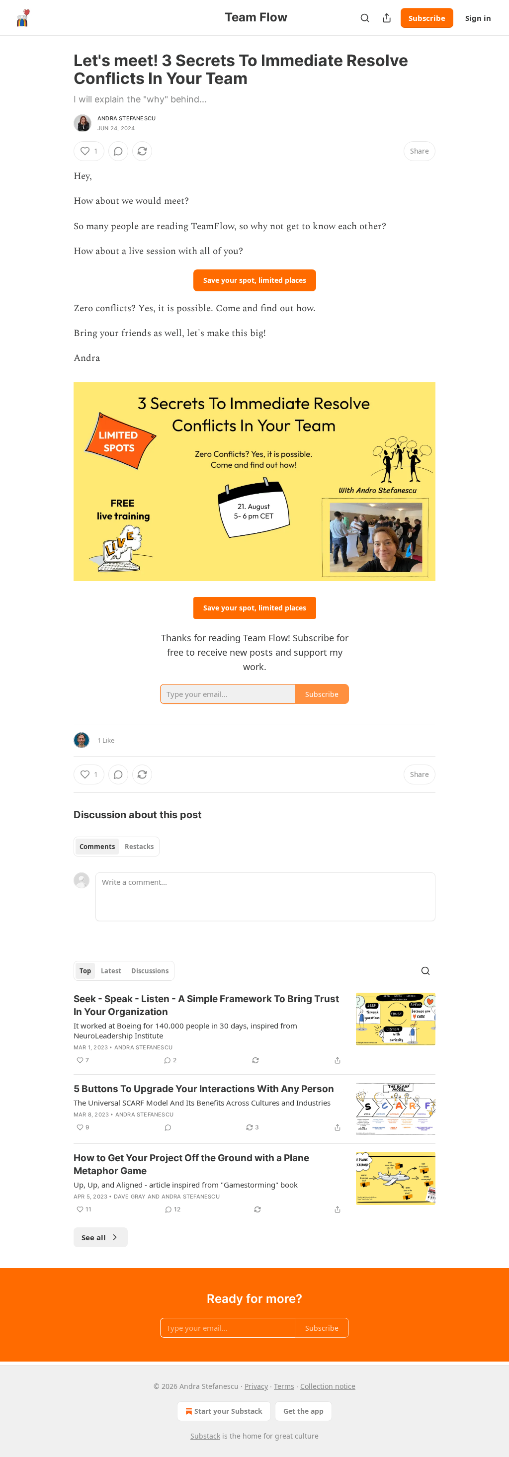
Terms (284, 1386)
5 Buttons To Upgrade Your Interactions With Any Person (204, 1089)
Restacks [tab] (139, 846)
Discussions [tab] (150, 970)
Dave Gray (130, 1196)
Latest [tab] (111, 970)
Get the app (303, 1411)
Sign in (478, 18)
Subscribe (427, 18)
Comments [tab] (97, 846)
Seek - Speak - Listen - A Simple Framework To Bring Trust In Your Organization (206, 1005)
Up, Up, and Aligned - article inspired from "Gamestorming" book (186, 1185)
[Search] (365, 18)
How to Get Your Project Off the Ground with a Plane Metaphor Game (191, 1164)
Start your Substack (228, 1411)
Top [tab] (85, 970)
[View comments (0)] (118, 151)
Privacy (256, 1386)
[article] (254, 1029)
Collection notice (327, 1386)
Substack (205, 1436)
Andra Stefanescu (126, 118)
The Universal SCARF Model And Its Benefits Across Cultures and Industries (202, 1103)
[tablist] (117, 847)
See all (94, 1237)
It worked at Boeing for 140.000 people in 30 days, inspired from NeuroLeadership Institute (185, 1030)
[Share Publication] (387, 18)
